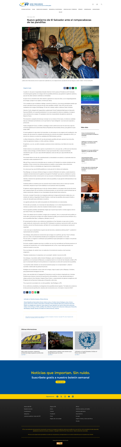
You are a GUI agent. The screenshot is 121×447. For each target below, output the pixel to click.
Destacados (41, 303)
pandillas (42, 306)
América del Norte (80, 411)
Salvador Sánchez (34, 308)
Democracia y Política (33, 303)
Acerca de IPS (27, 406)
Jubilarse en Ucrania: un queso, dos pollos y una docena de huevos (89, 143)
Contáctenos (27, 411)
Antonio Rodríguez (60, 302)
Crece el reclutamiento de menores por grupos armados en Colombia (90, 134)
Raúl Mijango (27, 308)
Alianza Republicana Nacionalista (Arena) (33, 302)
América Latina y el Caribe (50, 302)
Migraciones (96, 9)
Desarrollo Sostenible (55, 9)
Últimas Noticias (26, 9)
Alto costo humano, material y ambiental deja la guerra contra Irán (32, 352)
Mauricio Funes (48, 305)
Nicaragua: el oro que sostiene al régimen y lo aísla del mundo (90, 151)
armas (66, 302)
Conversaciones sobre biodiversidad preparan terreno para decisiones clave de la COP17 (90, 159)
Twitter (52, 411)
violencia (57, 308)
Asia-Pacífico (79, 413)
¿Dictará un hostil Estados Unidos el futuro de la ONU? (86, 352)
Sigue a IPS (53, 406)
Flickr (51, 416)
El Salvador (47, 303)
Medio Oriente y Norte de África (84, 418)
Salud (60, 12)
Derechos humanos (41, 9)
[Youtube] (69, 396)
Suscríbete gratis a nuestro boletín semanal (60, 377)
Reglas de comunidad (55, 418)
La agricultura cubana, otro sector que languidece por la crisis (60, 352)
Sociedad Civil (42, 308)
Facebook (52, 413)
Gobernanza (87, 9)
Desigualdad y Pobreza (70, 9)
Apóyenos (26, 413)
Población (49, 306)
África (77, 406)
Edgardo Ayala (27, 88)
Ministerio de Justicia (58, 305)
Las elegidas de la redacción (34, 305)
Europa (78, 416)
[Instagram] (65, 396)
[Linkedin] (73, 396)
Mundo (78, 421)
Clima (33, 9)
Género (80, 9)
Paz (45, 306)
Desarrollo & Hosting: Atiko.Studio (60, 440)
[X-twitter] (61, 396)
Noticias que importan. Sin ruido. (60, 373)
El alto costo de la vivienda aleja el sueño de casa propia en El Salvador (90, 169)
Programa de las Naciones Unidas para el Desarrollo (64, 306)
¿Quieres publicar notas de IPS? (32, 416)
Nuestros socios (28, 409)
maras (43, 305)
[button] (101, 4)
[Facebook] (57, 396)
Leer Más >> (84, 137)
